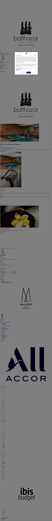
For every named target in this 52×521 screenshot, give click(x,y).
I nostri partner (17, 70)
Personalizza (23, 72)
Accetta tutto (28, 72)
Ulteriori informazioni (18, 69)
